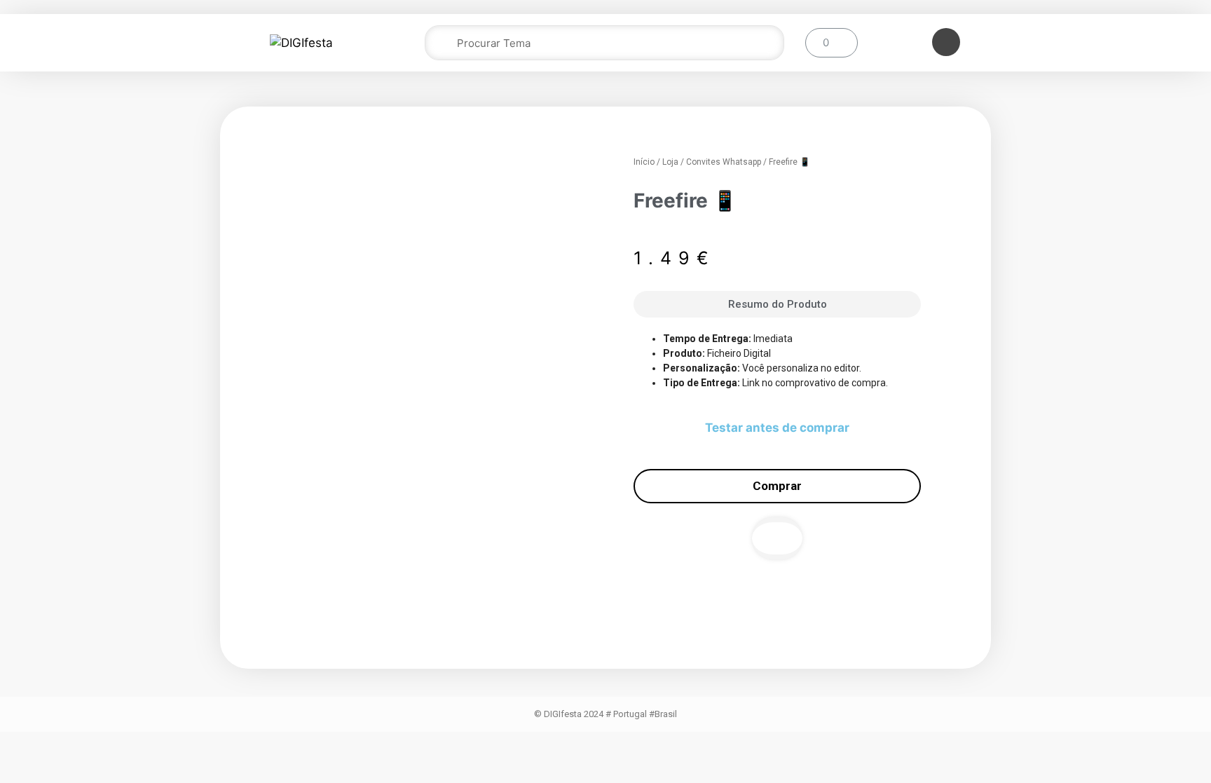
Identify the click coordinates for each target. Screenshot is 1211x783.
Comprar (777, 486)
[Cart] (831, 42)
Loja (670, 162)
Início (644, 162)
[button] (777, 538)
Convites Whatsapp (723, 162)
